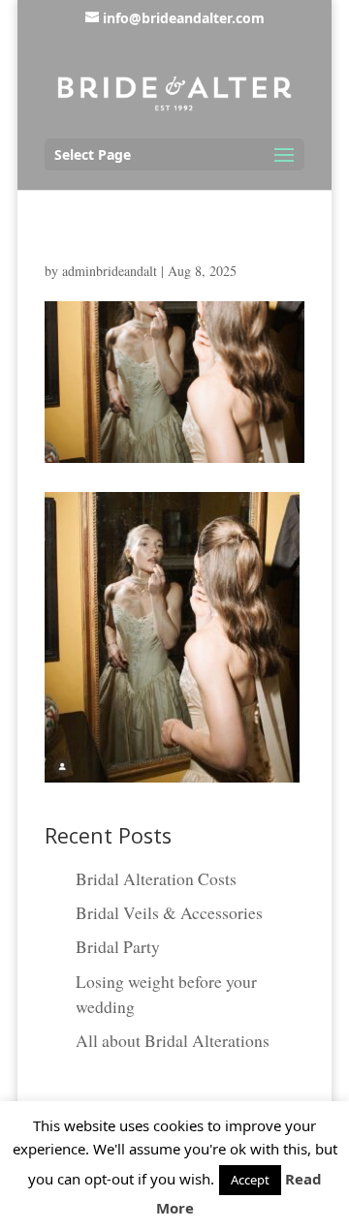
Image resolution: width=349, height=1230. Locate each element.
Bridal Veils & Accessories (169, 912)
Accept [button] (250, 1179)
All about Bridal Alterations (173, 1040)
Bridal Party (118, 946)
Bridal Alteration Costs (156, 878)
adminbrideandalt (109, 270)
